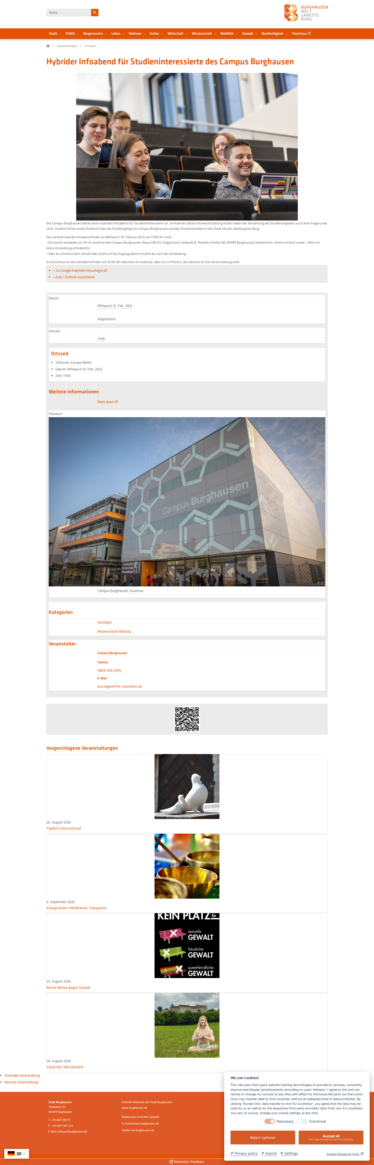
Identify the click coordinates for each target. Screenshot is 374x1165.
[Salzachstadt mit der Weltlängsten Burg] (306, 12)
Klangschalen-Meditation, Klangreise (76, 908)
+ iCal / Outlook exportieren (74, 277)
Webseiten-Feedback (188, 1161)
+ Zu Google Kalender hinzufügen (78, 270)
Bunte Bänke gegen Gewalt (68, 987)
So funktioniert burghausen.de (140, 1123)
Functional (317, 1121)
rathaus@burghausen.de (72, 1131)
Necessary (285, 1121)
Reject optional (262, 1137)
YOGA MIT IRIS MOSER (65, 1067)
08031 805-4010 (109, 670)
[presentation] (269, 1121)
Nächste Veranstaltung (21, 1082)
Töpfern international (64, 828)
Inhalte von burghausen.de (138, 1130)
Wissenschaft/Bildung (114, 631)
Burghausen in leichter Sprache (140, 1117)
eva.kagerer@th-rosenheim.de (119, 686)
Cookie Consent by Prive (343, 1154)
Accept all (331, 1137)
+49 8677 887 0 (60, 1120)
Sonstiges (104, 622)
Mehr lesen (105, 401)
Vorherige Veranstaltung (22, 1075)
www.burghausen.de (134, 1107)
